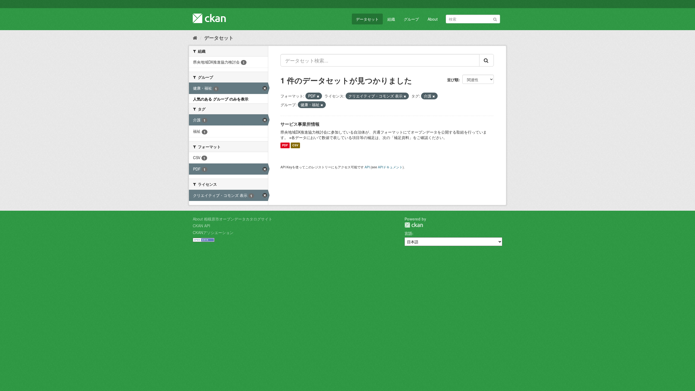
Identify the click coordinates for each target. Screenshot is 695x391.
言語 (408, 233)
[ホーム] (195, 37)
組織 (391, 19)
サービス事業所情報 (300, 124)
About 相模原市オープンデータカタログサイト (232, 219)
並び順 (453, 79)
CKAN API (201, 225)
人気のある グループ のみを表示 (220, 99)
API (367, 167)
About (433, 19)
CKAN (414, 225)
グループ (411, 19)
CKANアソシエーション (213, 232)
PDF (285, 145)
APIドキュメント (390, 167)
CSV (295, 145)
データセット (367, 19)
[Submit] (495, 18)
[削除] (318, 96)
